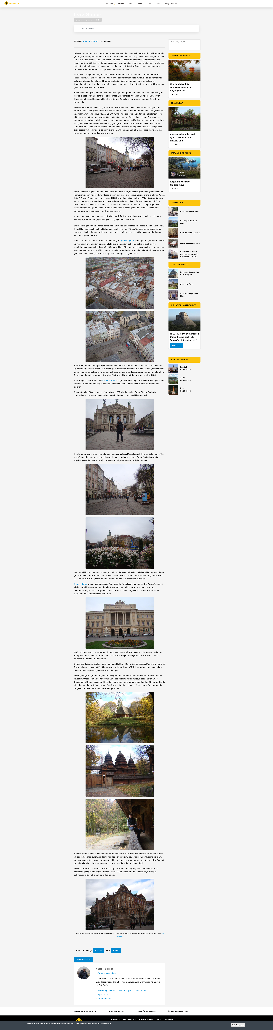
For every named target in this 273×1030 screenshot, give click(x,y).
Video (131, 4)
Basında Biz (169, 1019)
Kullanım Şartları (129, 1019)
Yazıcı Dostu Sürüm (83, 959)
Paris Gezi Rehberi (116, 1011)
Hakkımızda (115, 1019)
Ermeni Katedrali (110, 380)
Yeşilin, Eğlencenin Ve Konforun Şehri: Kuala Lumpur (122, 990)
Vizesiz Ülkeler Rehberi (146, 1011)
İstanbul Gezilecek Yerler (178, 1011)
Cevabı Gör (176, 345)
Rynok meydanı (127, 240)
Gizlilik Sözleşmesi (146, 1019)
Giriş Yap (98, 950)
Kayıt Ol (116, 950)
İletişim (158, 1019)
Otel (140, 4)
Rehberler (109, 4)
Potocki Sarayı (80, 584)
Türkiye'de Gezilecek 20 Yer (85, 1011)
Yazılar (121, 4)
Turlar (148, 4)
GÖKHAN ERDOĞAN (91, 41)
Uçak (158, 4)
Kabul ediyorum (238, 1025)
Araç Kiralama (171, 4)
